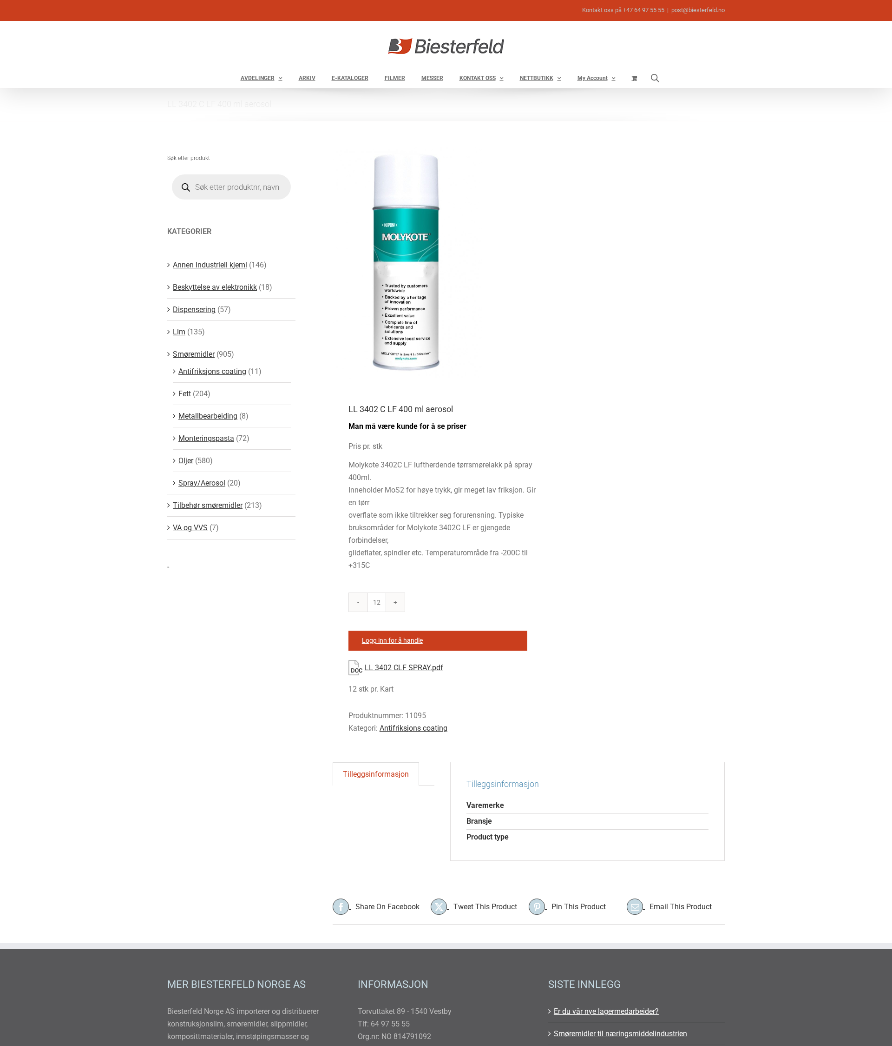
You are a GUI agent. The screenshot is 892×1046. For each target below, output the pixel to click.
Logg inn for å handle (392, 640)
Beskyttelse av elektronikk (215, 287)
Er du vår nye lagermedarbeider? (606, 1011)
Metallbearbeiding (207, 416)
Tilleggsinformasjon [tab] (376, 774)
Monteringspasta (206, 438)
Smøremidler (194, 354)
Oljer (185, 460)
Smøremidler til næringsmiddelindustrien (620, 1033)
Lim (179, 331)
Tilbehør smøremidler (208, 505)
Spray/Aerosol (201, 483)
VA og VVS (190, 527)
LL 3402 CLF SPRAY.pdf (404, 667)
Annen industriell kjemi (210, 264)
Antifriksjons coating (413, 728)
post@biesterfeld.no (698, 10)
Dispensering (194, 309)
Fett (184, 393)
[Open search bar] (655, 78)
